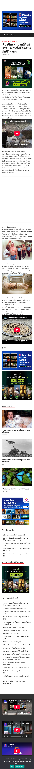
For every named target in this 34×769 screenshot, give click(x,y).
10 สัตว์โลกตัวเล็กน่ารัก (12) (12, 642)
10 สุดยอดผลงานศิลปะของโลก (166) (14, 608)
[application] (17, 729)
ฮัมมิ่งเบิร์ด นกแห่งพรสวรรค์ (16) (13, 627)
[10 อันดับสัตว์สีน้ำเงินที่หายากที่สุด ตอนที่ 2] (17, 478)
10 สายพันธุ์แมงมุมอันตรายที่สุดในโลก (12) (16, 645)
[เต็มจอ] (29, 736)
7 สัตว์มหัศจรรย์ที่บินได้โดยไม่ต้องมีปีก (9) (16, 668)
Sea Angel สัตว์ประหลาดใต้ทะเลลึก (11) (15, 651)
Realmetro (14, 41)
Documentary (6, 41)
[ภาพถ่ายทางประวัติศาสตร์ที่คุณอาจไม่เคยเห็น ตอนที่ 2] (17, 419)
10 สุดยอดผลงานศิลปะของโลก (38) (14, 535)
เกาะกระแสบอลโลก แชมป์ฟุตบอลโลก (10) (16, 654)
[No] (32, 762)
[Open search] (29, 35)
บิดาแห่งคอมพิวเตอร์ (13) (11, 633)
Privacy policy (20, 766)
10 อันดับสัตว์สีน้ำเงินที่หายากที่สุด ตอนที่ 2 (16, 489)
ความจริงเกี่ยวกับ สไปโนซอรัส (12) (14, 648)
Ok (12, 766)
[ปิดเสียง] (26, 736)
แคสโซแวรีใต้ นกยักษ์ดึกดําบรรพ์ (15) (15, 630)
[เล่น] (5, 736)
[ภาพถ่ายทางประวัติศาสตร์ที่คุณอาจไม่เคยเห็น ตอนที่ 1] (17, 448)
